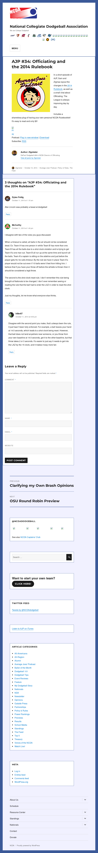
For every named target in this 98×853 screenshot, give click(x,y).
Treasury (18, 739)
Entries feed (20, 774)
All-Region (19, 657)
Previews (19, 717)
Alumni (18, 660)
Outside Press (21, 703)
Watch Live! (20, 746)
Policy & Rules (63, 168)
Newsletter (19, 696)
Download (44, 137)
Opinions (19, 699)
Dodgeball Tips (21, 674)
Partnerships (20, 707)
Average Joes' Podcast (48, 168)
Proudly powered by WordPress (28, 845)
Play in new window (29, 137)
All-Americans (21, 653)
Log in (17, 771)
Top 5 (17, 735)
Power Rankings (22, 714)
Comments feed (22, 778)
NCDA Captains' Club (30, 537)
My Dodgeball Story (23, 685)
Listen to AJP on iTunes (22, 628)
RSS (24, 141)
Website (9, 445)
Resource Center (17, 812)
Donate (13, 837)
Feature (18, 682)
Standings (19, 728)
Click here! (23, 583)
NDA (17, 692)
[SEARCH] (69, 557)
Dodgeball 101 (21, 671)
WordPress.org (21, 781)
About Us (14, 799)
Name (8, 418)
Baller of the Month (23, 667)
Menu (15, 48)
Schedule (14, 806)
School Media (21, 724)
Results (18, 721)
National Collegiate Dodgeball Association (49, 26)
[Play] (42, 131)
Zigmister (18, 168)
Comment (10, 379)
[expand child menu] (85, 800)
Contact (13, 831)
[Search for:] (39, 557)
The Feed (19, 732)
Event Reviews (21, 678)
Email (8, 432)
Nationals (19, 689)
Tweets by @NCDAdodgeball (25, 609)
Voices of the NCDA (24, 742)
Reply (8, 214)
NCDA (12, 845)
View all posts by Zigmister (31, 158)
